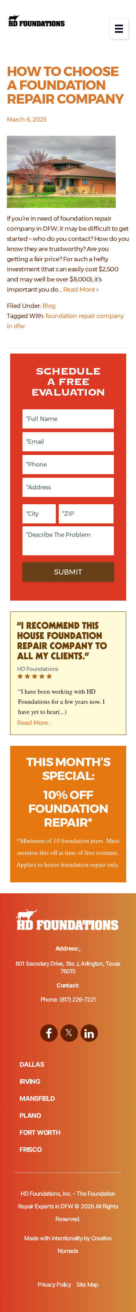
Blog (48, 305)
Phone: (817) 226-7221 (68, 999)
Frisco (31, 1149)
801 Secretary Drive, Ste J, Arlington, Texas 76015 (68, 967)
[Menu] (119, 28)
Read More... (34, 722)
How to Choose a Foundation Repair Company (65, 85)
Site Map (87, 1284)
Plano (30, 1115)
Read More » (81, 289)
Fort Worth (40, 1132)
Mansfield (37, 1098)
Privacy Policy (54, 1284)
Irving (30, 1081)
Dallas (32, 1064)
